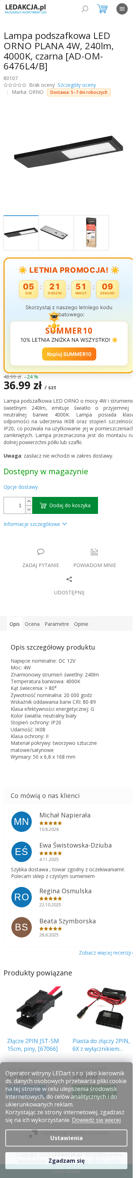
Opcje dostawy (21, 486)
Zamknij (53, 544)
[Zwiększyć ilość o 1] (28, 501)
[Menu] (122, 9)
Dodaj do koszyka (70, 505)
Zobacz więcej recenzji (105, 952)
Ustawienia (66, 1138)
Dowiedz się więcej (96, 1120)
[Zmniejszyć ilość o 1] (28, 509)
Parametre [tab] (57, 624)
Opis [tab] (15, 624)
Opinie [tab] (81, 624)
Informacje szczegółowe (32, 524)
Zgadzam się (66, 1161)
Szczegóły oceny (77, 84)
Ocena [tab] (32, 624)
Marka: (28, 92)
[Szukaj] (85, 9)
